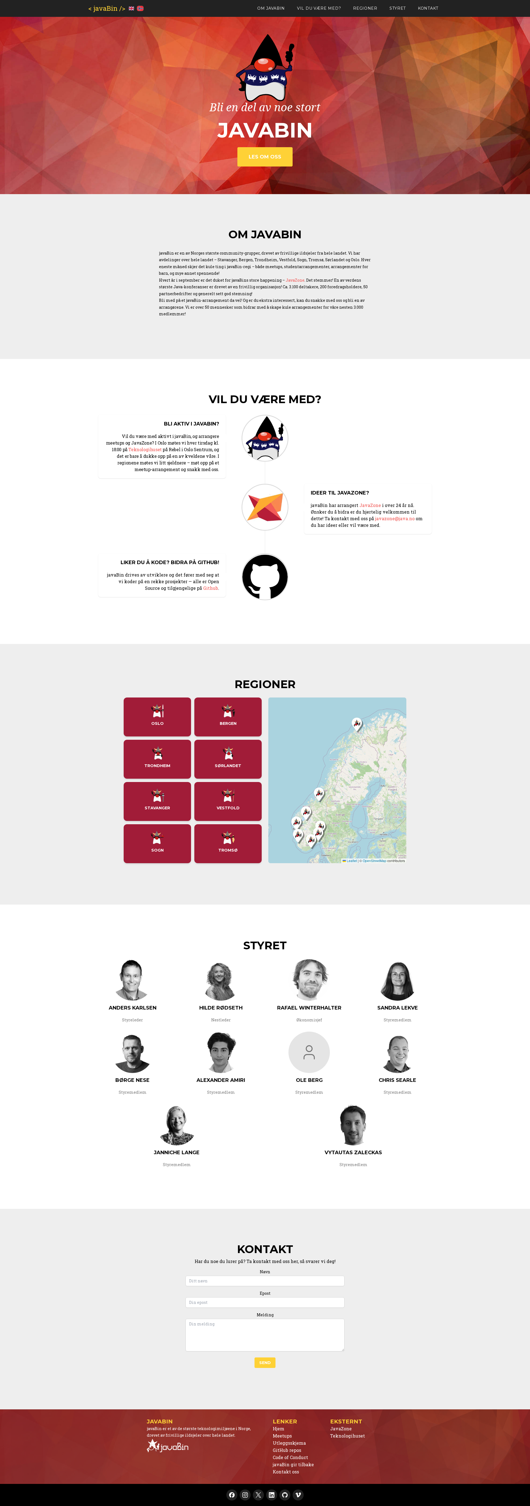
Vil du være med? (319, 8)
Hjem (278, 1428)
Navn (265, 1271)
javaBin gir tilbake (293, 1464)
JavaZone (295, 280)
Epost (265, 1293)
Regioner (365, 8)
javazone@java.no (395, 518)
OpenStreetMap (374, 860)
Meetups (282, 1436)
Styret (397, 8)
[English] (131, 8)
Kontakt (428, 8)
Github (210, 588)
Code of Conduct (290, 1457)
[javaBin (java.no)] (202, 1445)
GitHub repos (287, 1450)
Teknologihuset (144, 449)
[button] (319, 799)
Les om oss (265, 157)
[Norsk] (140, 8)
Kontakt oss (286, 1472)
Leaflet (351, 860)
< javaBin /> (106, 8)
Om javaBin (271, 8)
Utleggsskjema (289, 1443)
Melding (265, 1314)
